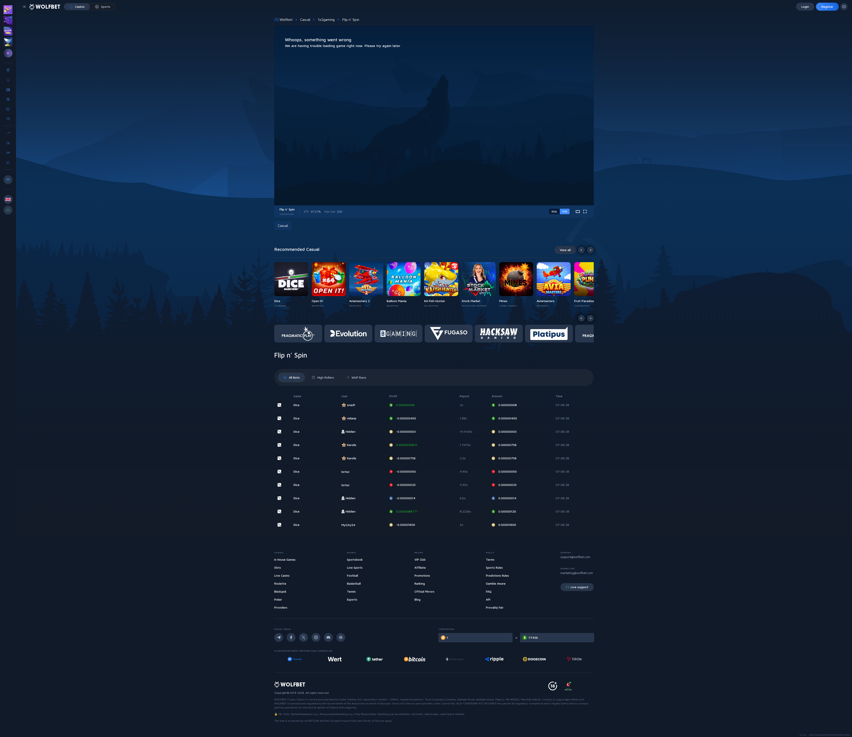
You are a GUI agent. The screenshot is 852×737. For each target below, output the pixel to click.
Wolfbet (286, 20)
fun (564, 211)
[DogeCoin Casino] (499, 659)
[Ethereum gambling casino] (420, 659)
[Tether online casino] (340, 659)
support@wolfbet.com (575, 557)
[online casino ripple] (459, 659)
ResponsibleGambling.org (336, 714)
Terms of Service (373, 720)
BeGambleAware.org (305, 714)
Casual (305, 20)
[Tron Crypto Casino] (539, 659)
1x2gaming (326, 20)
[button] (293, 284)
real (554, 211)
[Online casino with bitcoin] (379, 659)
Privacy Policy (348, 720)
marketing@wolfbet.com (576, 573)
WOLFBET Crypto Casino (289, 699)
